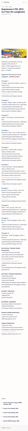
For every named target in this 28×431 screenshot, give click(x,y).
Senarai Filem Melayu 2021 (10, 416)
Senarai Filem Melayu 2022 (10, 412)
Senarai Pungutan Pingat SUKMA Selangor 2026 (12, 403)
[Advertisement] (14, 32)
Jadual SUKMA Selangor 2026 (11, 421)
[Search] (26, 2)
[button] (23, 2)
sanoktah (20, 427)
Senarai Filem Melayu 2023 (10, 408)
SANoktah (6, 2)
